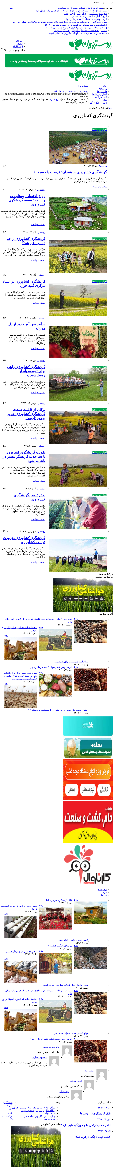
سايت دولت (49, 1113)
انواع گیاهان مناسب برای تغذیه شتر (90, 16)
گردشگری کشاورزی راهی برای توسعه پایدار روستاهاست (26, 371)
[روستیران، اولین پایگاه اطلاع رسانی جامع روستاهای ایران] (90, 49)
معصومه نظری (39, 1057)
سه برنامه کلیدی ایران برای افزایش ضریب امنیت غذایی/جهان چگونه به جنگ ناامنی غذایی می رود (60, 22)
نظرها (104, 895)
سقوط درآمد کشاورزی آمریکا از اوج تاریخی (85, 13)
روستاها (103, 88)
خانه (105, 86)
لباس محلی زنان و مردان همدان (21, 951)
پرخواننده (102, 889)
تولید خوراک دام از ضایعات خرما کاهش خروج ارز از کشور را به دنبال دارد (71, 10)
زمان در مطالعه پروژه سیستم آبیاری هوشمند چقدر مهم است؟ (76, 27)
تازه (105, 892)
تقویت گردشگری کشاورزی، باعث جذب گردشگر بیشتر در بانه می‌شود (24, 456)
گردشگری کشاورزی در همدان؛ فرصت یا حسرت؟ (70, 172)
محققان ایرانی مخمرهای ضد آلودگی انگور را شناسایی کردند (78, 33)
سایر (104, 100)
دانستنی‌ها (102, 91)
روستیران (103, 165)
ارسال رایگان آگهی (97, 103)
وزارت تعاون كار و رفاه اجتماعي (39, 1116)
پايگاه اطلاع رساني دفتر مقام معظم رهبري (34, 1107)
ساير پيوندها (49, 1119)
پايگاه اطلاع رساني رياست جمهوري (38, 1110)
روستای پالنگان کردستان (60, 945)
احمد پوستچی (75, 1081)
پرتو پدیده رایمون (51, 1047)
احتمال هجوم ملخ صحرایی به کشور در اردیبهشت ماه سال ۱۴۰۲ (76, 25)
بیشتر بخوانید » (100, 186)
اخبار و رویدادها (99, 94)
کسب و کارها (100, 97)
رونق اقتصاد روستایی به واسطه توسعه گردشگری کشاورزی (26, 200)
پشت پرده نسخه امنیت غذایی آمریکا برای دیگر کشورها (80, 30)
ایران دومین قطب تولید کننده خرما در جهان (86, 19)
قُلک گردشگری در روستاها (59, 900)
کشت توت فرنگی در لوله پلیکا (73, 940)
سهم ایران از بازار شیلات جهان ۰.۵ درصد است (80, 8)
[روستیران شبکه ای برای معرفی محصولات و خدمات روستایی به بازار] (59, 66)
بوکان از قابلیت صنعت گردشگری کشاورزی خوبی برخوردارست (26, 414)
